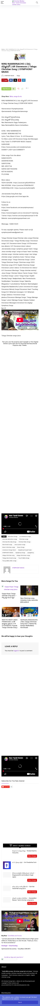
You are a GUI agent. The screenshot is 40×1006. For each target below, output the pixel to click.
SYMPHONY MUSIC (9, 75)
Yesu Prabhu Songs (23, 558)
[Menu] (2, 2)
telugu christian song (8, 555)
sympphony (30, 552)
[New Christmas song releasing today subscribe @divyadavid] (29, 587)
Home (3, 49)
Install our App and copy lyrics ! (12, 957)
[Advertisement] (20, 26)
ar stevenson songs (25, 536)
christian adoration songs (9, 539)
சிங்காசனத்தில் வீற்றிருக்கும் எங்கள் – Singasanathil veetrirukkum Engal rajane (23, 875)
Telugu (18, 75)
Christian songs (23, 539)
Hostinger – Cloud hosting (9, 945)
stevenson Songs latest (9, 550)
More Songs (32, 856)
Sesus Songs (20, 547)
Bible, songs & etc (16, 96)
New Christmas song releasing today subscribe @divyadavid (29, 600)
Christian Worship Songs (9, 542)
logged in (16, 651)
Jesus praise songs (19, 544)
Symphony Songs (20, 552)
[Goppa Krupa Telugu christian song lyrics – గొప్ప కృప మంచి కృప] (11, 587)
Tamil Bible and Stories (14, 935)
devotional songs (7, 544)
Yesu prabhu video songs (9, 560)
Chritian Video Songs (24, 542)
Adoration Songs (12, 536)
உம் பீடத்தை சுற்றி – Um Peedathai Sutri (24, 862)
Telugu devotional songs (9, 558)
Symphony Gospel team (25, 550)
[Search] (37, 2)
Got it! (20, 1002)
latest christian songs (8, 547)
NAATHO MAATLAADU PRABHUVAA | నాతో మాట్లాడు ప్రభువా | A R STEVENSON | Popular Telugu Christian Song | (9, 623)
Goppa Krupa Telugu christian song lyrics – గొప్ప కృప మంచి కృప (9, 595)
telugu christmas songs (23, 555)
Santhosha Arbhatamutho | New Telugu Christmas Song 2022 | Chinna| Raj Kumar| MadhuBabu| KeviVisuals (29, 623)
